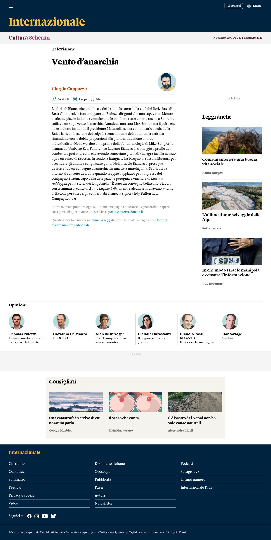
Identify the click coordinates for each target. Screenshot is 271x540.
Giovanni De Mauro (70, 334)
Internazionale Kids (196, 488)
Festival (15, 488)
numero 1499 (100, 220)
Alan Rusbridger (109, 334)
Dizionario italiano (110, 464)
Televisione (63, 49)
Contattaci (17, 472)
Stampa (83, 99)
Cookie (183, 532)
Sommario (17, 480)
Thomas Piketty (22, 334)
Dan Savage (232, 334)
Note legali (171, 532)
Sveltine (228, 338)
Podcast (187, 464)
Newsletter (104, 503)
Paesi (99, 488)
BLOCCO (60, 338)
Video (13, 503)
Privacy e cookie (21, 495)
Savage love (190, 472)
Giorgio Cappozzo (69, 89)
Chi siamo (17, 464)
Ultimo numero (193, 480)
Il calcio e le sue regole (197, 342)
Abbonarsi (234, 5)
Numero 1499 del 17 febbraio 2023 (237, 38)
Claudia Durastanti (154, 334)
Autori (100, 495)
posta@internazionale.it (125, 212)
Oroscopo (102, 472)
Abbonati (82, 225)
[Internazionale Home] (26, 452)
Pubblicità (103, 480)
